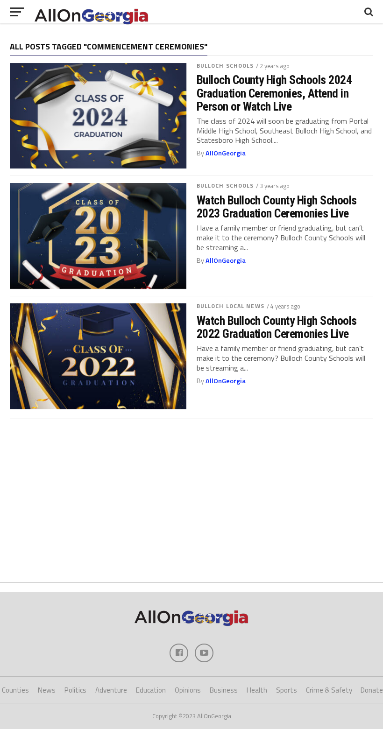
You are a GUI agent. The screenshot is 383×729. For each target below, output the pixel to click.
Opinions (188, 690)
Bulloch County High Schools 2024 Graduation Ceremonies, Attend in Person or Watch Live (274, 92)
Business (224, 690)
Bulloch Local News (230, 305)
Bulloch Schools (225, 65)
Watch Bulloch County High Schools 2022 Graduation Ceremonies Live (277, 327)
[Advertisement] (191, 496)
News (47, 690)
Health (257, 690)
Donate (372, 690)
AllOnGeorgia (226, 153)
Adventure (111, 690)
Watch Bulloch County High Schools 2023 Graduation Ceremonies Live (277, 207)
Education (151, 690)
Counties (15, 690)
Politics (75, 690)
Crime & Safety (329, 690)
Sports (286, 690)
